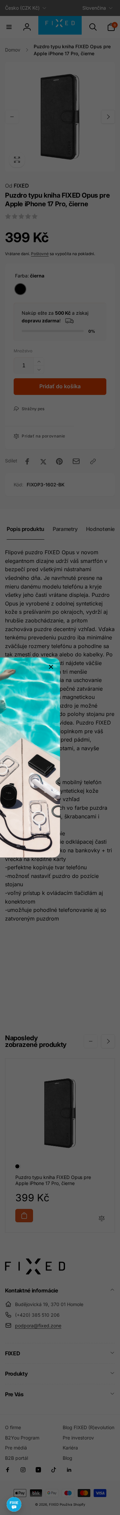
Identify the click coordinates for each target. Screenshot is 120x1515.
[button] (14, 1504)
